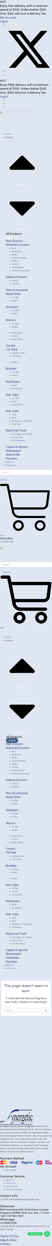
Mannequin (13, 451)
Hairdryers (13, 382)
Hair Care (12, 411)
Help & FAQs (8, 1240)
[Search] (2, 477)
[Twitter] (29, 71)
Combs (10, 345)
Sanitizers (12, 958)
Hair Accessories (17, 290)
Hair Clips (12, 395)
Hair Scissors (14, 241)
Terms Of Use (9, 1236)
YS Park (11, 852)
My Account (8, 17)
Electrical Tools (16, 430)
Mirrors (10, 320)
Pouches (11, 458)
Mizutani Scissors (17, 245)
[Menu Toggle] (3, 129)
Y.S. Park (11, 349)
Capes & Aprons (17, 447)
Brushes (11, 368)
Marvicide (13, 454)
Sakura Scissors (16, 277)
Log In (4, 21)
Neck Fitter (13, 294)
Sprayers (12, 307)
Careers (5, 1244)
